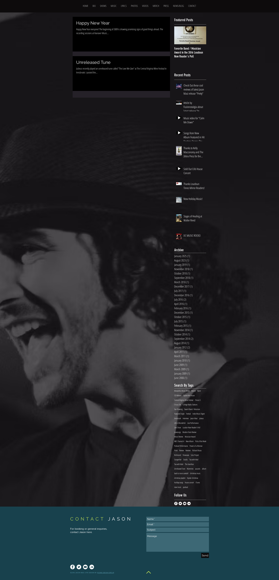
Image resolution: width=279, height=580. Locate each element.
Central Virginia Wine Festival (183, 400)
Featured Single (179, 413)
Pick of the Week (200, 441)
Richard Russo (197, 450)
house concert (189, 482)
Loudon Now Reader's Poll (191, 427)
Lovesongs (177, 432)
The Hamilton (189, 464)
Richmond (177, 455)
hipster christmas (192, 478)
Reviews (188, 450)
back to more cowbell (181, 473)
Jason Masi (193, 418)
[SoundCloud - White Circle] (189, 503)
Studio (185, 459)
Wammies (190, 468)
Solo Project (195, 455)
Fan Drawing (178, 409)
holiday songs (178, 482)
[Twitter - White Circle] (180, 503)
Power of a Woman (196, 446)
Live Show (177, 427)
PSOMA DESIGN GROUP (105, 572)
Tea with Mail (193, 459)
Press (176, 450)
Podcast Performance (181, 446)
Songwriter (177, 459)
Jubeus (201, 418)
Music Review (178, 436)
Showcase (186, 455)
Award (193, 390)
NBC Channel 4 (179, 441)
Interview (186, 418)
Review (181, 450)
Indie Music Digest (199, 413)
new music (177, 487)
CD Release (177, 395)
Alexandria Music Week (182, 390)
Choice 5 (198, 400)
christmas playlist (179, 478)
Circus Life (177, 404)
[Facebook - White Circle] (176, 503)
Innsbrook (177, 418)
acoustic (197, 468)
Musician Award (190, 436)
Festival (188, 413)
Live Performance (192, 423)
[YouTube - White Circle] (184, 503)
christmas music (195, 473)
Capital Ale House (189, 395)
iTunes (198, 482)
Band (199, 390)
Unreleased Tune (179, 468)
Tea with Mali (178, 464)
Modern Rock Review (189, 432)
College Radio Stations (190, 404)
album (204, 468)
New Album (190, 441)
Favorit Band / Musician (192, 409)
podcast (185, 487)
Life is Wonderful (180, 423)
